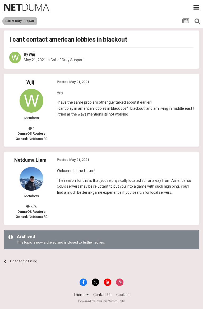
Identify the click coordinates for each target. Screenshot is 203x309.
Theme (79, 295)
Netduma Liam (30, 160)
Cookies (123, 295)
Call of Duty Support (67, 60)
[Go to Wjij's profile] (15, 57)
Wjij (32, 54)
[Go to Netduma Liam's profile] (31, 179)
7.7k (33, 206)
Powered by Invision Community (101, 301)
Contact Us (102, 295)
